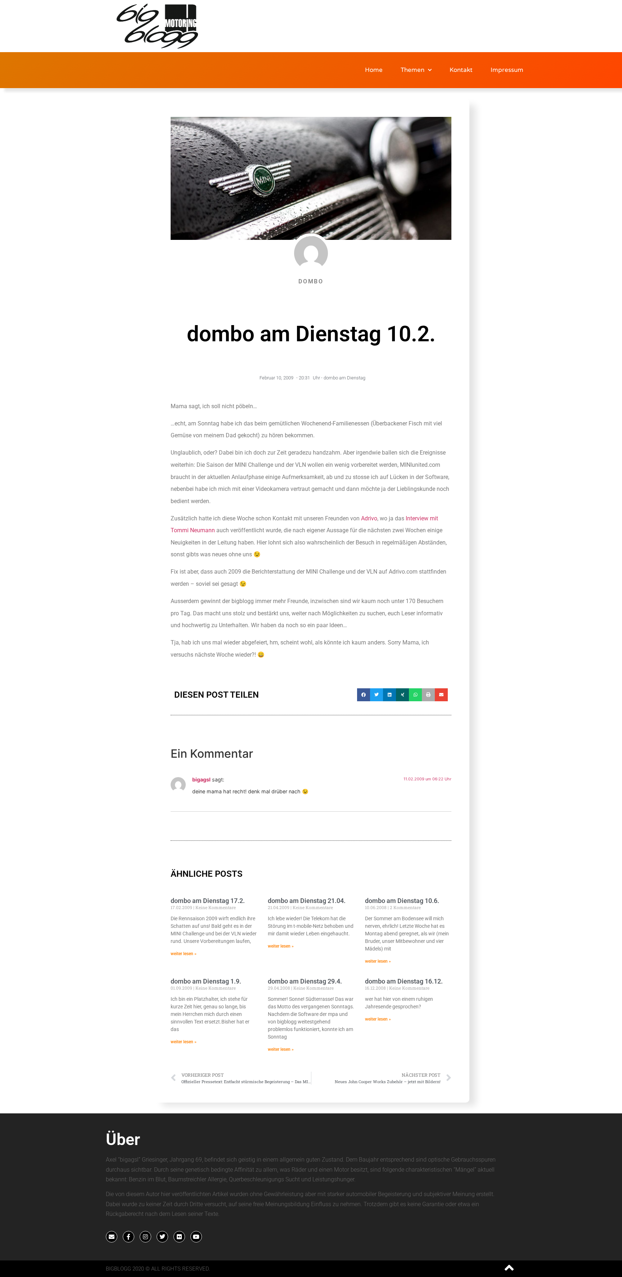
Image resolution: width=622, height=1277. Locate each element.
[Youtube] (196, 1236)
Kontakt (461, 70)
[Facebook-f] (128, 1236)
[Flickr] (179, 1236)
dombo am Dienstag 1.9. (206, 981)
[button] (363, 694)
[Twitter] (162, 1236)
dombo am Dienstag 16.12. (404, 981)
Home (374, 70)
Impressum (507, 70)
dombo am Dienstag (344, 377)
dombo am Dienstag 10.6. (402, 900)
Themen (412, 70)
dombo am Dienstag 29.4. (305, 981)
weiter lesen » (184, 953)
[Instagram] (145, 1236)
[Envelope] (111, 1236)
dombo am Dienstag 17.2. (208, 900)
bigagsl (201, 779)
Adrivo (369, 518)
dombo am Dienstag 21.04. (307, 900)
